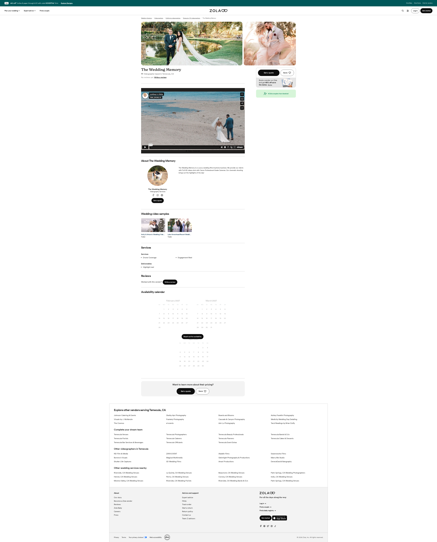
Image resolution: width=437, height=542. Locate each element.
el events (170, 423)
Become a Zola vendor (123, 501)
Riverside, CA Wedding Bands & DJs (233, 481)
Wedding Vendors (146, 18)
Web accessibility (156, 537)
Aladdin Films (223, 454)
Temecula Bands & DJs (280, 434)
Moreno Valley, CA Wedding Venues (128, 481)
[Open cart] (407, 10)
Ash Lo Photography (226, 423)
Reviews (117, 504)
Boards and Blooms (226, 415)
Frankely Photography (175, 419)
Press (116, 515)
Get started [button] (426, 11)
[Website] (162, 195)
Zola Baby (409, 3)
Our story (118, 497)
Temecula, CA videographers (191, 18)
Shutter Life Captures (122, 461)
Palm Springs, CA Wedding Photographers (288, 473)
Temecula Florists (121, 438)
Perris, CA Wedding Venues (177, 477)
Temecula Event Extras (227, 442)
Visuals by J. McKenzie (123, 419)
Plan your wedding (11, 11)
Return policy (187, 511)
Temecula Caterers (174, 438)
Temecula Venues (121, 434)
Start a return (187, 508)
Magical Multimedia (174, 458)
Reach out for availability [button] (193, 336)
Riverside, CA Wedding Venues (126, 473)
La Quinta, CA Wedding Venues (179, 473)
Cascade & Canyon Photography (231, 419)
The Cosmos (119, 423)
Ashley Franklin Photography (282, 415)
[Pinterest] (264, 527)
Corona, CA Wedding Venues (230, 477)
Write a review (160, 77)
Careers (117, 511)
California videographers (173, 18)
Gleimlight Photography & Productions (234, 458)
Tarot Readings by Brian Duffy (283, 423)
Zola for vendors (427, 3)
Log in (262, 503)
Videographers (158, 18)
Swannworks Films (278, 454)
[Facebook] (153, 195)
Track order (186, 504)
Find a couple (44, 11)
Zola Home (417, 3)
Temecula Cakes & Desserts (282, 438)
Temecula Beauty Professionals (231, 434)
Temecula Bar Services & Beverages (128, 442)
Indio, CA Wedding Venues (281, 477)
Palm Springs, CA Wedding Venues (285, 481)
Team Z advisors (188, 518)
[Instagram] (157, 195)
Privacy (116, 537)
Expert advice (29, 11)
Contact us (186, 515)
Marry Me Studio (278, 458)
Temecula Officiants (174, 442)
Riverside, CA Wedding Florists (178, 481)
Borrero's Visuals (120, 458)
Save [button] (201, 391)
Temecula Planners (226, 438)
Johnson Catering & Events (125, 415)
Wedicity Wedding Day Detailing (284, 419)
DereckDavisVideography (281, 461)
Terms (56, 3)
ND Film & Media (121, 454)
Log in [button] (415, 11)
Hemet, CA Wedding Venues (125, 477)
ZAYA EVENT (171, 454)
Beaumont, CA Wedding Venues (231, 473)
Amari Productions (226, 461)
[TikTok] (275, 527)
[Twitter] (268, 527)
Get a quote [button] (157, 200)
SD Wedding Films (173, 461)
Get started (266, 518)
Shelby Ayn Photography (176, 415)
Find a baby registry (267, 510)
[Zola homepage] (218, 10)
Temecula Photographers (176, 434)
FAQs (184, 501)
